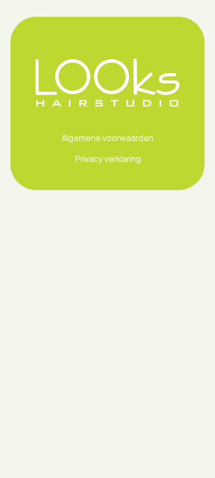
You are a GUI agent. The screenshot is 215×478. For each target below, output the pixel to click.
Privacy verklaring (108, 158)
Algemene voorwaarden (107, 137)
